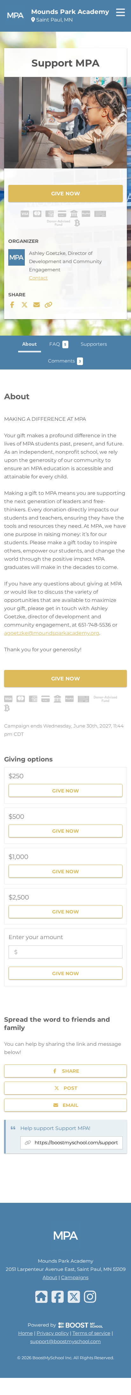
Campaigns (74, 1277)
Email (70, 1105)
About (50, 1277)
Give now (65, 193)
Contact (38, 278)
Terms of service (91, 1333)
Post (70, 1088)
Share (70, 1071)
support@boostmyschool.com (65, 1341)
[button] (65, 785)
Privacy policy (53, 1333)
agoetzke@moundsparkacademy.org (51, 632)
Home (25, 1333)
